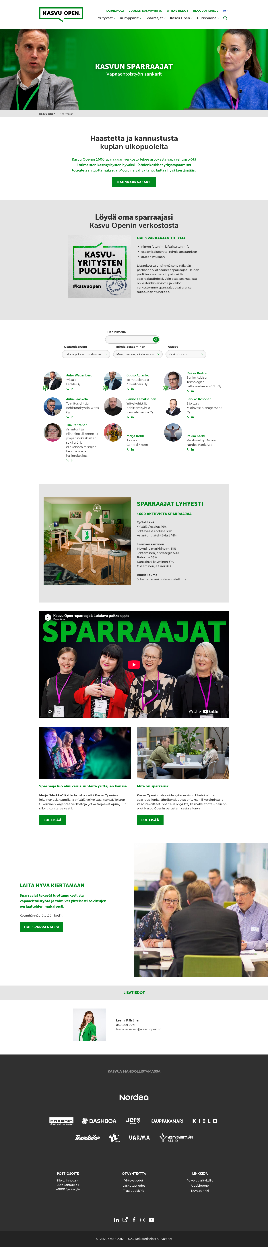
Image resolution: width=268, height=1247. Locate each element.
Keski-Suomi (178, 354)
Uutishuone (206, 18)
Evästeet (166, 1239)
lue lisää (52, 820)
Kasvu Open (180, 18)
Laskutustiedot (134, 1185)
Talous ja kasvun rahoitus (83, 354)
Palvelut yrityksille (200, 1180)
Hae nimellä (116, 332)
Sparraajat (154, 18)
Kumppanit (129, 18)
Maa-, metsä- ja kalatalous (135, 354)
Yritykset (105, 18)
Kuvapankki (200, 1190)
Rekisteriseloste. (147, 1239)
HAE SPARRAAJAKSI (134, 182)
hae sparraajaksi (41, 927)
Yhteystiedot (133, 1180)
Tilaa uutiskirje (134, 1190)
